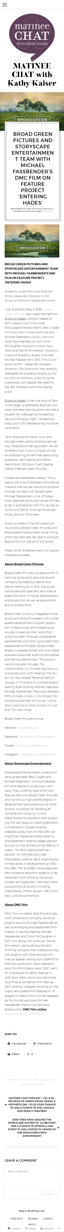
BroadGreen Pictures (21, 209)
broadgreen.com (28, 727)
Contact (48, 1218)
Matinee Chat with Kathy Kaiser (27, 211)
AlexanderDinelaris (19, 1080)
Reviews (33, 1218)
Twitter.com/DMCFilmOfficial (24, 1014)
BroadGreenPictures (45, 1080)
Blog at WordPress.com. (32, 1211)
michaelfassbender (32, 1084)
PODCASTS (17, 1218)
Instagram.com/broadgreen (37, 754)
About (32, 1224)
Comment (48, 1194)
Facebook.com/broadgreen (37, 736)
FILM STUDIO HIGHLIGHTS (42, 209)
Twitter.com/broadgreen (31, 745)
